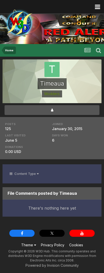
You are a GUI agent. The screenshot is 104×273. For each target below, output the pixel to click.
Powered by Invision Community (52, 265)
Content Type (24, 174)
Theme (27, 245)
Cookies (76, 245)
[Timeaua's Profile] (52, 110)
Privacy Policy (52, 245)
